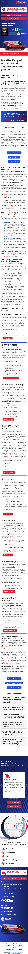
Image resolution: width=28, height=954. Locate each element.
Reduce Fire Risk (8, 419)
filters (6, 456)
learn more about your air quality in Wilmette (14, 118)
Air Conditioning (18, 943)
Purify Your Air (8, 554)
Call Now (22, 878)
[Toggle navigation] (2, 2)
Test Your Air (7, 338)
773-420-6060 (5, 403)
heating (10, 273)
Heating (7, 943)
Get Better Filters (8, 472)
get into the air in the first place (9, 133)
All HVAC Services (14, 687)
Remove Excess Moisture (10, 378)
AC (15, 273)
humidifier (16, 242)
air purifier (22, 242)
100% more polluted (8, 210)
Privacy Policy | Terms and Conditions (14, 953)
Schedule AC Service (10, 878)
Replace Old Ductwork (10, 630)
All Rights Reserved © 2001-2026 (19, 952)
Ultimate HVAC (12, 216)
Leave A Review (14, 806)
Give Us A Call (14, 161)
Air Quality (14, 947)
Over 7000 (6, 194)
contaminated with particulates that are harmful (13, 179)
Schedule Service (14, 153)
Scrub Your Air (14, 157)
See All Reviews (14, 802)
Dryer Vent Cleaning (14, 949)
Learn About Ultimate (14, 683)
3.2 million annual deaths (15, 207)
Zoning (8, 945)
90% (23, 191)
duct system (18, 177)
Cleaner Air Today (9, 591)
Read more (7, 791)
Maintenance (17, 945)
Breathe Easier (8, 514)
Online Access (11, 952)
